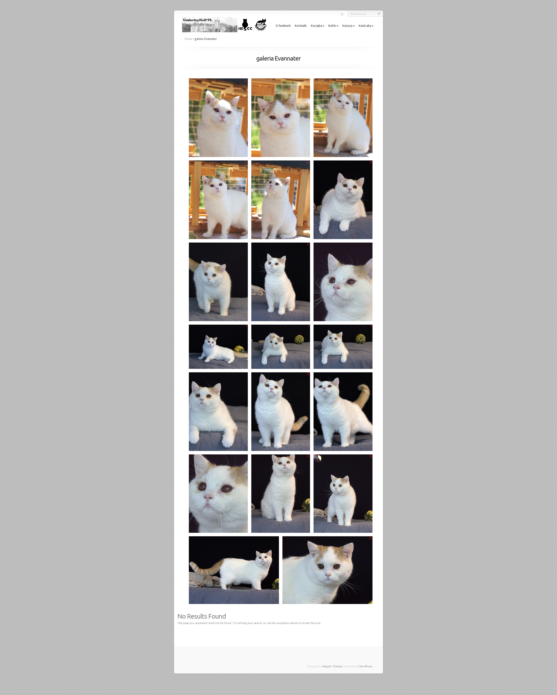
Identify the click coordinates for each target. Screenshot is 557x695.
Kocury (347, 25)
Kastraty (365, 25)
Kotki (332, 25)
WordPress (365, 666)
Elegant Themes (332, 666)
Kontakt (301, 25)
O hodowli (283, 25)
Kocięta (316, 25)
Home (188, 39)
